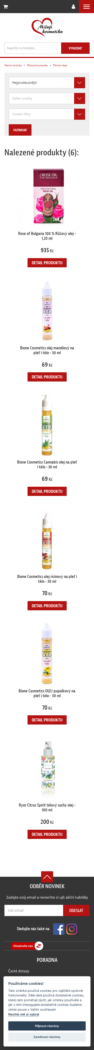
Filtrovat (20, 130)
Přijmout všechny (47, 1026)
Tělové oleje (59, 65)
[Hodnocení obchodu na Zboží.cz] (27, 946)
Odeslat (76, 910)
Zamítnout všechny (47, 1037)
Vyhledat (75, 48)
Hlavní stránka (13, 65)
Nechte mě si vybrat (23, 1014)
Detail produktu (47, 263)
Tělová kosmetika (37, 65)
